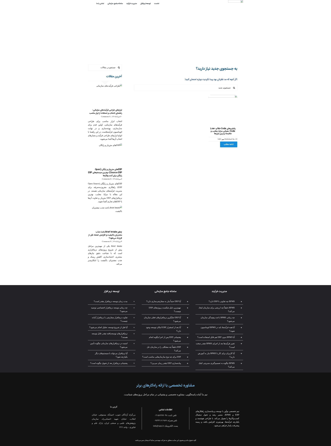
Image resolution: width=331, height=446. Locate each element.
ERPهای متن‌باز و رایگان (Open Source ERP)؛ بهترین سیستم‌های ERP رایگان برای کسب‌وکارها (105, 172)
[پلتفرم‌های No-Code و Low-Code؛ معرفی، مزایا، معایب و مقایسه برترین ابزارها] (222, 97)
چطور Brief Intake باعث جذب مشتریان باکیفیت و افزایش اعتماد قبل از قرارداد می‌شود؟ (105, 235)
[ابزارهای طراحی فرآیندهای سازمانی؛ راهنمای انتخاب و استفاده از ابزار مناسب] (105, 95)
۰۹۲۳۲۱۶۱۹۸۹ (160, 420)
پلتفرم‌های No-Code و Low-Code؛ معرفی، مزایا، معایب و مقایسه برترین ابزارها (222, 131)
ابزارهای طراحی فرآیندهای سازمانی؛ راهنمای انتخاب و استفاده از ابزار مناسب (105, 111)
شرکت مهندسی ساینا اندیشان (155, 440)
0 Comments (105, 116)
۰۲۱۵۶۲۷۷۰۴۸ (161, 415)
